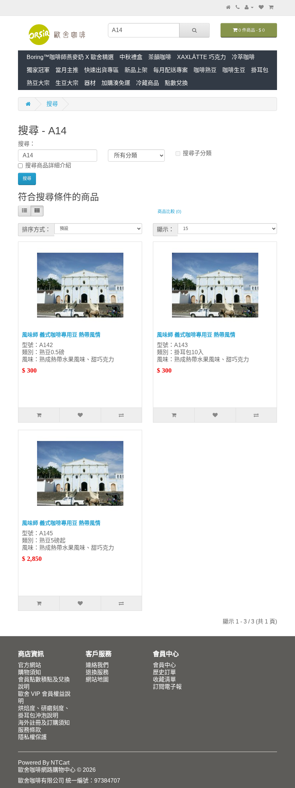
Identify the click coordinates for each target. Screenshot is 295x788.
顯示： (165, 229)
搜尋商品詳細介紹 (48, 165)
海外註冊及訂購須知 (44, 723)
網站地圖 (97, 679)
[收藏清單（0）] (261, 7)
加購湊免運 (115, 83)
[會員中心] (249, 7)
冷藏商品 (147, 83)
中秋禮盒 (130, 57)
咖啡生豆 (233, 70)
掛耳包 (259, 70)
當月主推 (66, 70)
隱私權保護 (32, 737)
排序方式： (36, 229)
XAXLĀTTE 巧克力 (201, 57)
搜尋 (52, 104)
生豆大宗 (66, 83)
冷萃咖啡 (243, 57)
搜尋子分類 (197, 153)
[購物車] (271, 7)
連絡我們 (97, 665)
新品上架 (136, 70)
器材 (90, 83)
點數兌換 (176, 83)
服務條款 (29, 730)
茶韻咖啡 (159, 57)
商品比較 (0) (169, 211)
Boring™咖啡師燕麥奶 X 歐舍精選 (70, 57)
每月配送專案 (170, 70)
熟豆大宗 (38, 83)
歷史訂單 (164, 672)
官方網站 (29, 665)
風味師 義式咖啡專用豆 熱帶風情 (61, 335)
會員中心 (164, 665)
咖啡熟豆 (205, 70)
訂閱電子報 (167, 687)
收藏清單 (164, 679)
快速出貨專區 (101, 70)
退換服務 (97, 672)
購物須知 (29, 672)
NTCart (60, 763)
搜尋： (26, 144)
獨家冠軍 (38, 70)
